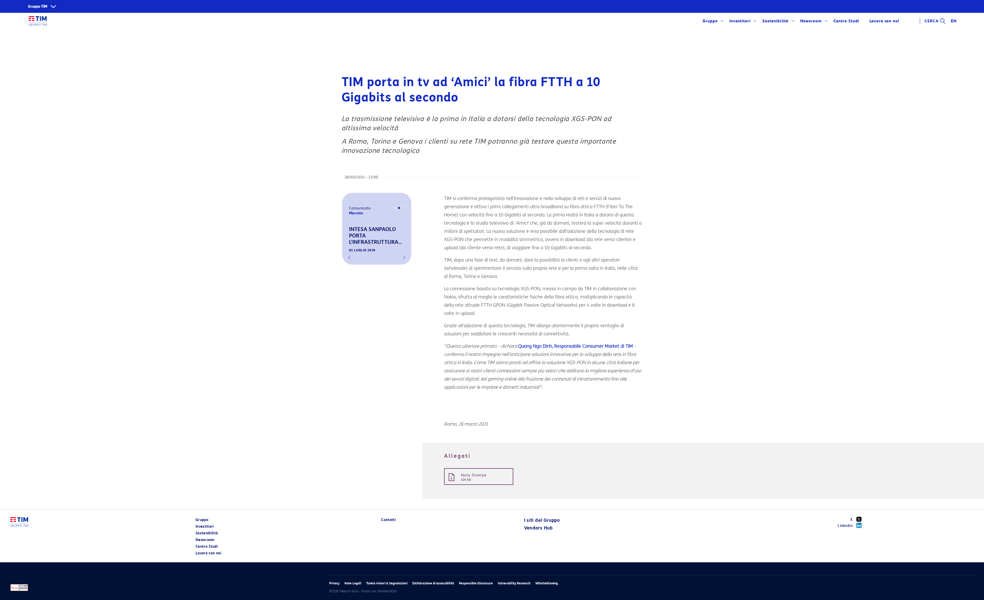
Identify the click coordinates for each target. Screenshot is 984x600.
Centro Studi (207, 546)
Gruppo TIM (37, 6)
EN (954, 21)
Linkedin (845, 526)
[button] (349, 257)
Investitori (740, 21)
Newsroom (811, 21)
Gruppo (710, 21)
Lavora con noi (208, 553)
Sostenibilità (775, 21)
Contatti (388, 520)
